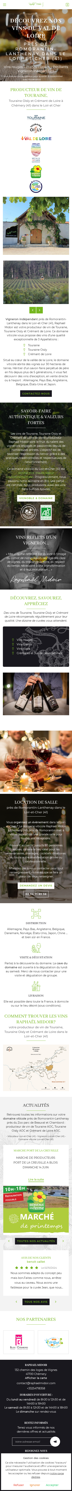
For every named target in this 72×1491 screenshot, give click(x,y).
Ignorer (35, 1485)
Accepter (52, 1485)
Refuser (18, 1485)
